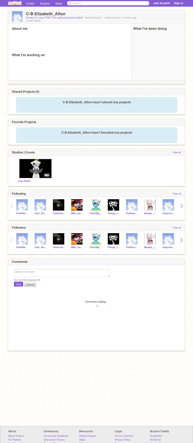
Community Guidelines (56, 436)
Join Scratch (161, 3)
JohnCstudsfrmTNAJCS (59, 213)
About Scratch (16, 436)
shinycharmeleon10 (168, 213)
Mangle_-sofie (150, 213)
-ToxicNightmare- (95, 213)
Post (18, 284)
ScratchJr (155, 439)
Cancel (30, 284)
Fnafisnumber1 (132, 213)
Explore (45, 3)
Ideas (58, 3)
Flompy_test (114, 213)
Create (30, 3)
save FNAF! (24, 181)
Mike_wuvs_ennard (77, 213)
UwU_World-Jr (40, 213)
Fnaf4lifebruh (22, 213)
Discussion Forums (54, 439)
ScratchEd (156, 436)
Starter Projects (87, 436)
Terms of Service (124, 436)
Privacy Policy (122, 439)
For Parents (14, 439)
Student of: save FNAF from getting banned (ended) (54, 17)
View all (177, 152)
